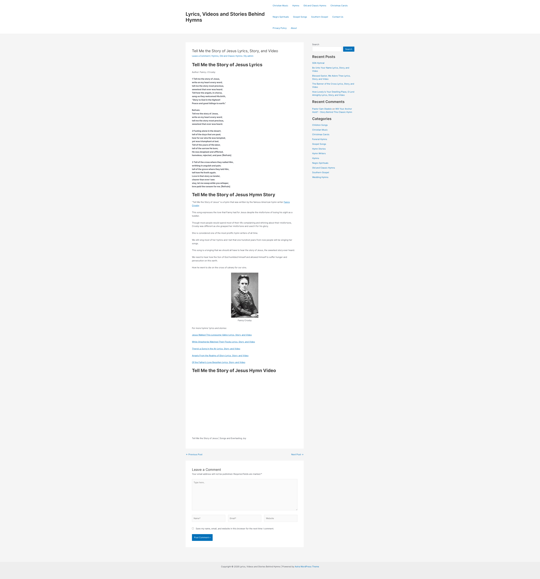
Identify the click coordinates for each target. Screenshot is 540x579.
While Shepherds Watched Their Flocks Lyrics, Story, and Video (223, 341)
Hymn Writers (319, 153)
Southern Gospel (319, 16)
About (294, 28)
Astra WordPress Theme (307, 566)
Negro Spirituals (281, 16)
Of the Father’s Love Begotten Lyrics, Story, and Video (218, 362)
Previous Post (194, 454)
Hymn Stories (319, 148)
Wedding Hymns (320, 177)
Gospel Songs (300, 16)
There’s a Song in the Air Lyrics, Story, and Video (216, 348)
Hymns (295, 5)
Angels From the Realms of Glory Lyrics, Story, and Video (220, 355)
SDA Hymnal (318, 63)
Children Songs (320, 125)
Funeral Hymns (319, 139)
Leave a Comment (201, 56)
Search (315, 44)
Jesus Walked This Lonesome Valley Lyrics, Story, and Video (222, 335)
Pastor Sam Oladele (322, 108)
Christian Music (280, 5)
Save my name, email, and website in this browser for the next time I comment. (235, 528)
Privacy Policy (280, 28)
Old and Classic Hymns (314, 5)
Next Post (297, 454)
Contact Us (337, 16)
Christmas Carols (339, 5)
